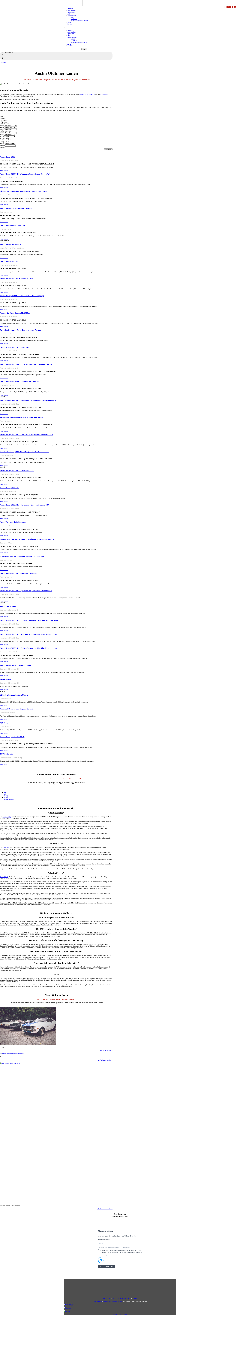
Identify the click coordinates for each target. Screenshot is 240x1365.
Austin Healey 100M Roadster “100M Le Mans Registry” (22, 296)
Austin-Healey (7, 817)
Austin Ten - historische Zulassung (13, 522)
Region (2, 143)
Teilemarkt (5, 124)
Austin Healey (104, 94)
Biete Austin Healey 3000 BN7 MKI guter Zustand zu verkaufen (24, 452)
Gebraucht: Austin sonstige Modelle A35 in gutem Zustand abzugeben (27, 539)
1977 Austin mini (6, 754)
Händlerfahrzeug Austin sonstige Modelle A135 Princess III (22, 556)
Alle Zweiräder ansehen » (104, 1209)
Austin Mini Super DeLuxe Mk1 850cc (15, 313)
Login (69, 22)
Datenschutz (115, 1298)
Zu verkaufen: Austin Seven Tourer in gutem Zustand (20, 330)
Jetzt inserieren (72, 10)
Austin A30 (82, 94)
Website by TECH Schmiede (120, 1314)
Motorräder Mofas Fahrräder (79, 20)
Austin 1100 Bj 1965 (8, 606)
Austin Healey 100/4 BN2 (9, 488)
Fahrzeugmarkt (72, 15)
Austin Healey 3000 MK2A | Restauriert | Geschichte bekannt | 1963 (26, 591)
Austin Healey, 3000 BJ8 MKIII (12, 737)
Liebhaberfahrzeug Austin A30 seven (14, 695)
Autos (73, 17)
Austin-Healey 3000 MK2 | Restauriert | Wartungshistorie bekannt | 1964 (28, 400)
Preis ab (2, 145)
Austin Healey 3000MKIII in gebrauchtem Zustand (19, 381)
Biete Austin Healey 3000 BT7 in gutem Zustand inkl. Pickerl (23, 191)
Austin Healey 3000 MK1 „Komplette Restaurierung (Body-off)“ (25, 174)
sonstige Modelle (9, 799)
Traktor (4, 120)
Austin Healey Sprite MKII (10, 244)
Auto (3, 118)
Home (105, 1298)
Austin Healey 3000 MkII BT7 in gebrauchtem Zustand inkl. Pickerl (26, 364)
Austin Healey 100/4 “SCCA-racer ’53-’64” (16, 279)
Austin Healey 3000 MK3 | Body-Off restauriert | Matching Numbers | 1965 (29, 620)
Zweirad (4, 122)
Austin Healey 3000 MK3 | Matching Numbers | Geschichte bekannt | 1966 (28, 634)
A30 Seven (4, 723)
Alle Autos (3, 62)
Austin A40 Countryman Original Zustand (16, 709)
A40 (5, 794)
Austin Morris (91, 94)
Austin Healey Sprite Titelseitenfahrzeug (15, 665)
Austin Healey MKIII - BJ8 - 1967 (13, 225)
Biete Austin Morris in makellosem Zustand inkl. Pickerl (21, 417)
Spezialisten (71, 12)
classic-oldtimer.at (97, 1301)
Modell (2, 140)
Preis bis (2, 147)
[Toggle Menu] (64, 27)
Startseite (70, 8)
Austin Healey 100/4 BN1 (9, 261)
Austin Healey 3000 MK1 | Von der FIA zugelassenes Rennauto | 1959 (26, 435)
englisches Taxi (5, 679)
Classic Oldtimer (8, 52)
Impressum (123, 1298)
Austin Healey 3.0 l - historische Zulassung (16, 208)
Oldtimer (120, 1301)
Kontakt (134, 1298)
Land (1, 141)
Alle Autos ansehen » (106, 1050)
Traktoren (74, 19)
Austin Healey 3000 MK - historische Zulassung (18, 573)
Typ (1, 136)
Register (70, 24)
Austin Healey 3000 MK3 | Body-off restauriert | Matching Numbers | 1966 (28, 648)
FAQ (109, 1298)
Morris (6, 797)
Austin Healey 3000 (7, 157)
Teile (69, 14)
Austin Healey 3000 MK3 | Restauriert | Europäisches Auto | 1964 (25, 505)
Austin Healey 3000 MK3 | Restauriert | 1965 (17, 471)
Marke (2, 125)
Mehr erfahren (4, 170)
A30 (5, 792)
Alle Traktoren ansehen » (105, 1060)
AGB (129, 1298)
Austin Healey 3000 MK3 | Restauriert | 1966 (17, 347)
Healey (6, 796)
